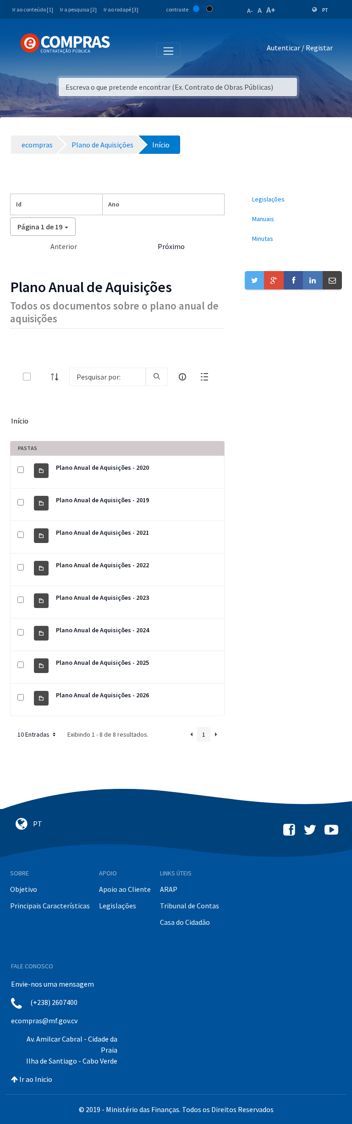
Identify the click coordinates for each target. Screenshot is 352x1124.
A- (250, 10)
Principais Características (50, 905)
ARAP (168, 889)
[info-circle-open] (182, 376)
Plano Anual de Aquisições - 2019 (102, 500)
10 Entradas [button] (34, 734)
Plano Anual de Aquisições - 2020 (102, 467)
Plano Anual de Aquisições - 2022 (102, 565)
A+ (270, 10)
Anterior (63, 246)
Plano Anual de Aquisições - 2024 (102, 630)
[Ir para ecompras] (65, 43)
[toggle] (41, 376)
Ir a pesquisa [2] (78, 9)
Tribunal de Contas (189, 905)
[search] (156, 377)
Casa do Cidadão (185, 922)
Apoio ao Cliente (125, 889)
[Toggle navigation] (123, 49)
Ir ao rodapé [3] (121, 9)
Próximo (171, 246)
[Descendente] (57, 376)
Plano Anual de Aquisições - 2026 (102, 695)
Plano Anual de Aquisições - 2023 (102, 597)
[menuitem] (293, 199)
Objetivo (23, 889)
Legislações (117, 905)
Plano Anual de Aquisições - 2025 (102, 662)
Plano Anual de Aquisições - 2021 (102, 532)
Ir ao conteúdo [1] (32, 9)
